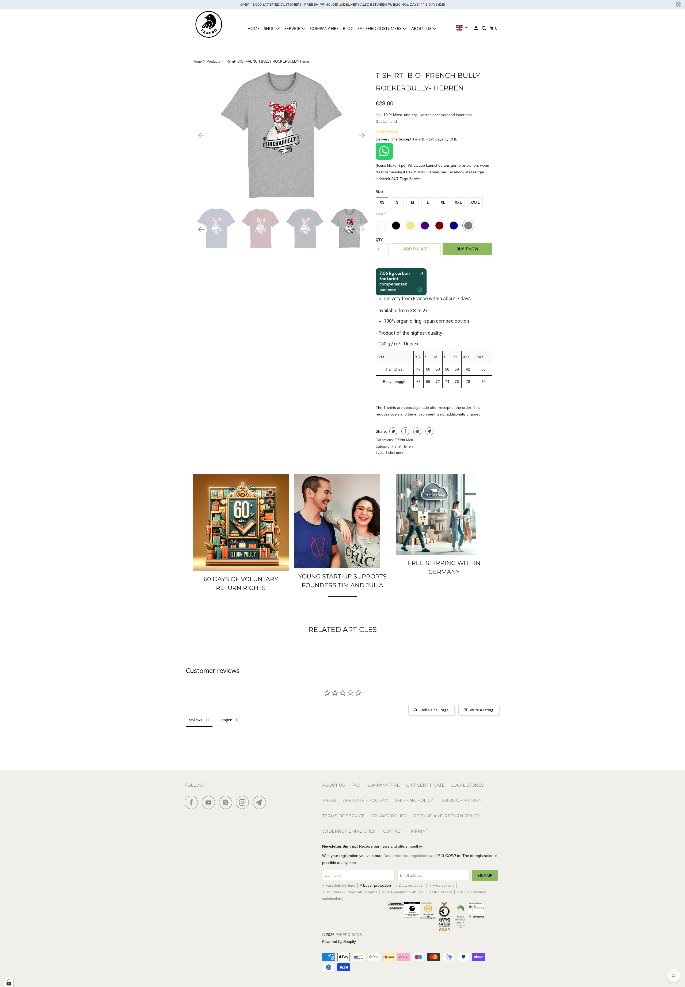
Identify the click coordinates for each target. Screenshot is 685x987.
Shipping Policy (414, 800)
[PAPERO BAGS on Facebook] (193, 802)
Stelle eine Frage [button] (434, 709)
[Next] (362, 135)
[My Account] (476, 28)
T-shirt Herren (402, 446)
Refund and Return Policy (446, 815)
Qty (379, 240)
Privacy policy (389, 815)
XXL (458, 202)
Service (292, 28)
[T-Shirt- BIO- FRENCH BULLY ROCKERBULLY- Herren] (281, 135)
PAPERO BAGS (349, 934)
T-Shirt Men (404, 440)
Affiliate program (366, 800)
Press (329, 800)
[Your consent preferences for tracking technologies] (8, 982)
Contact (393, 831)
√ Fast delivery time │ (341, 885)
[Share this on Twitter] (392, 431)
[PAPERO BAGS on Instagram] (244, 802)
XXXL (475, 202)
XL (443, 202)
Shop (270, 28)
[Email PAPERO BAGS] (261, 802)
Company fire (324, 28)
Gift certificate (425, 785)
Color (380, 214)
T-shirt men (394, 453)
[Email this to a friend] (428, 431)
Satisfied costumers (379, 28)
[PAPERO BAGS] (209, 24)
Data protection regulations (406, 855)
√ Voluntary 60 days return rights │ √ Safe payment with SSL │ (375, 892)
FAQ (355, 785)
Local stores (467, 785)
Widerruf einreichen (349, 831)
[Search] (484, 28)
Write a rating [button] (481, 709)
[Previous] (201, 135)
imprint (418, 831)
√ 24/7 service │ (443, 892)
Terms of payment (462, 800)
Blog (348, 28)
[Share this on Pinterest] (416, 431)
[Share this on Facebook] (404, 431)
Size (379, 191)
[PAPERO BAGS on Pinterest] (227, 802)
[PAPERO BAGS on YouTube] (210, 802)
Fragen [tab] (226, 719)
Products (213, 61)
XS (382, 202)
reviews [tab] (195, 719)
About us (421, 28)
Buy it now (467, 249)
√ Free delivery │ (443, 885)
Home (254, 28)
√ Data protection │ (412, 885)
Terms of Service (343, 815)
